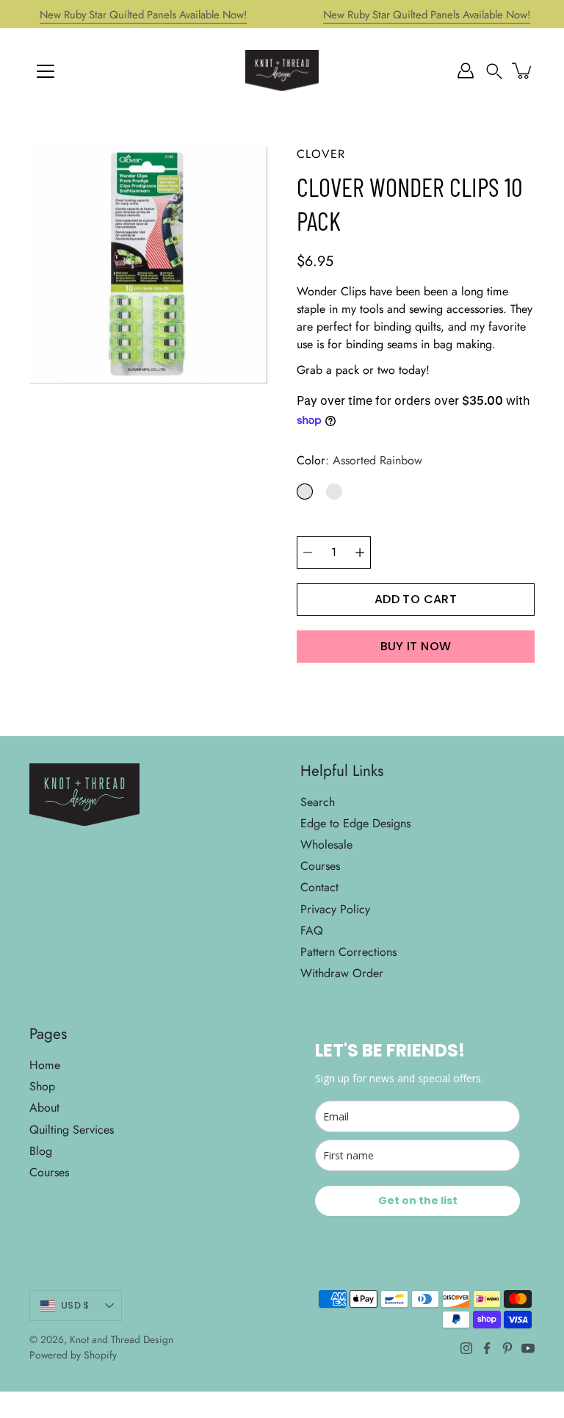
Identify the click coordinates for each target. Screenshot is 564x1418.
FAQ (311, 930)
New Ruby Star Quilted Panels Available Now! (143, 15)
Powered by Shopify (73, 1354)
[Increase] (360, 552)
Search (317, 801)
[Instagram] (466, 1348)
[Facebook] (487, 1348)
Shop (42, 1086)
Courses (320, 865)
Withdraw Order (341, 973)
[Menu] (45, 71)
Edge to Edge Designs (355, 823)
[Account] (465, 70)
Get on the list (418, 1200)
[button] (494, 70)
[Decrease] (308, 552)
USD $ (75, 1305)
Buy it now (416, 646)
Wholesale (326, 844)
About (44, 1107)
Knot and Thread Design (121, 1339)
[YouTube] (528, 1348)
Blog (40, 1150)
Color (359, 460)
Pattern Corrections (348, 951)
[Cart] (523, 70)
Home (44, 1065)
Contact (319, 887)
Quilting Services (71, 1129)
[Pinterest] (507, 1348)
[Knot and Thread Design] (282, 70)
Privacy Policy (335, 909)
